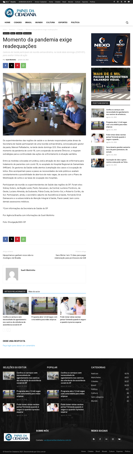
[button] (127, 22)
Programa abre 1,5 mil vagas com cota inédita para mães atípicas (116, 124)
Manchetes (27, 33)
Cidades (20, 29)
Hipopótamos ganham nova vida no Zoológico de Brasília (18, 256)
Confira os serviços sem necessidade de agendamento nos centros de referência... (117, 112)
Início (5, 29)
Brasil (13, 33)
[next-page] (8, 330)
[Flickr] (106, 439)
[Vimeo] (125, 1)
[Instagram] (117, 1)
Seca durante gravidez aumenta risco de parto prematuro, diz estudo (118, 149)
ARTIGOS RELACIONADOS (14, 292)
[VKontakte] (119, 439)
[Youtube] (128, 1)
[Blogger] (93, 439)
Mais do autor (34, 292)
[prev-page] (4, 330)
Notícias (12, 29)
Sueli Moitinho (11, 60)
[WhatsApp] (23, 65)
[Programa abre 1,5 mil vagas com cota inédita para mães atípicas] (44, 306)
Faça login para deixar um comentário (19, 345)
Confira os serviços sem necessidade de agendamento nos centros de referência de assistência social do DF (29, 378)
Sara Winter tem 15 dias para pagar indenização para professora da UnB (70, 256)
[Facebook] (114, 1)
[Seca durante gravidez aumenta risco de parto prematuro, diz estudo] (97, 150)
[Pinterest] (17, 65)
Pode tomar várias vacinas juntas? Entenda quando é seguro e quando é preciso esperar (73, 319)
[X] (121, 1)
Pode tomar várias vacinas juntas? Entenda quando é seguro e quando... (116, 137)
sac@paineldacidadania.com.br (57, 440)
